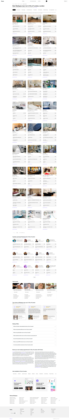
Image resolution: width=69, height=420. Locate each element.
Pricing (31, 411)
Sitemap (21, 413)
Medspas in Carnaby (21, 403)
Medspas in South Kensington (54, 398)
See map (36, 7)
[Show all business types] (55, 373)
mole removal (23, 361)
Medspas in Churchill (21, 397)
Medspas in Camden (32, 403)
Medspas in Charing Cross (44, 403)
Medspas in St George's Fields (44, 397)
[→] (56, 291)
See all (34, 277)
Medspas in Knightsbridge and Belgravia (34, 397)
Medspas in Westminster (12, 397)
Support (31, 413)
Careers (21, 410)
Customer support (22, 411)
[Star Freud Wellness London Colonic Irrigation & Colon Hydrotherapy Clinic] (51, 291)
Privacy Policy (42, 410)
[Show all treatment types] (55, 10)
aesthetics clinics (23, 352)
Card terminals (32, 412)
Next (17, 232)
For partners (31, 410)
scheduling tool (39, 364)
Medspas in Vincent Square (13, 398)
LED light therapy (17, 361)
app (40, 356)
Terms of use (42, 412)
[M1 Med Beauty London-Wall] (40, 291)
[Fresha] (2, 1)
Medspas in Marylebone (44, 398)
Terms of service (43, 411)
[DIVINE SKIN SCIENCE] (29, 291)
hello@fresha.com (38, 367)
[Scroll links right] (59, 400)
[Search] (46, 1)
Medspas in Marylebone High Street (34, 398)
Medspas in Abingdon (53, 397)
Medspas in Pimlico (21, 398)
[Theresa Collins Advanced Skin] (18, 291)
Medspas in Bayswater (53, 403)
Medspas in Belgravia (12, 403)
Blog (20, 412)
